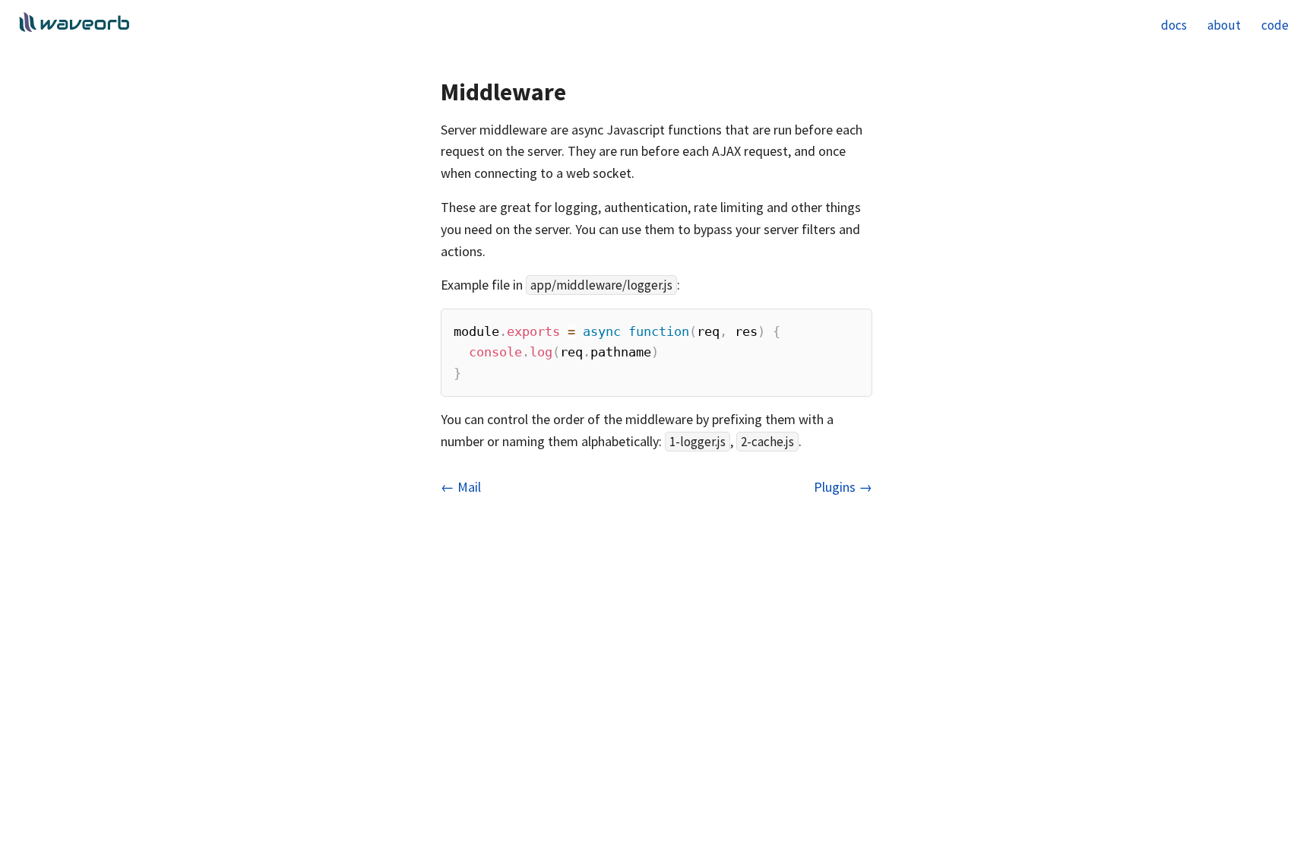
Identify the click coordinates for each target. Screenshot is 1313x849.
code (1275, 25)
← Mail (461, 487)
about (1224, 25)
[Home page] (73, 27)
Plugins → (843, 487)
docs (1174, 25)
